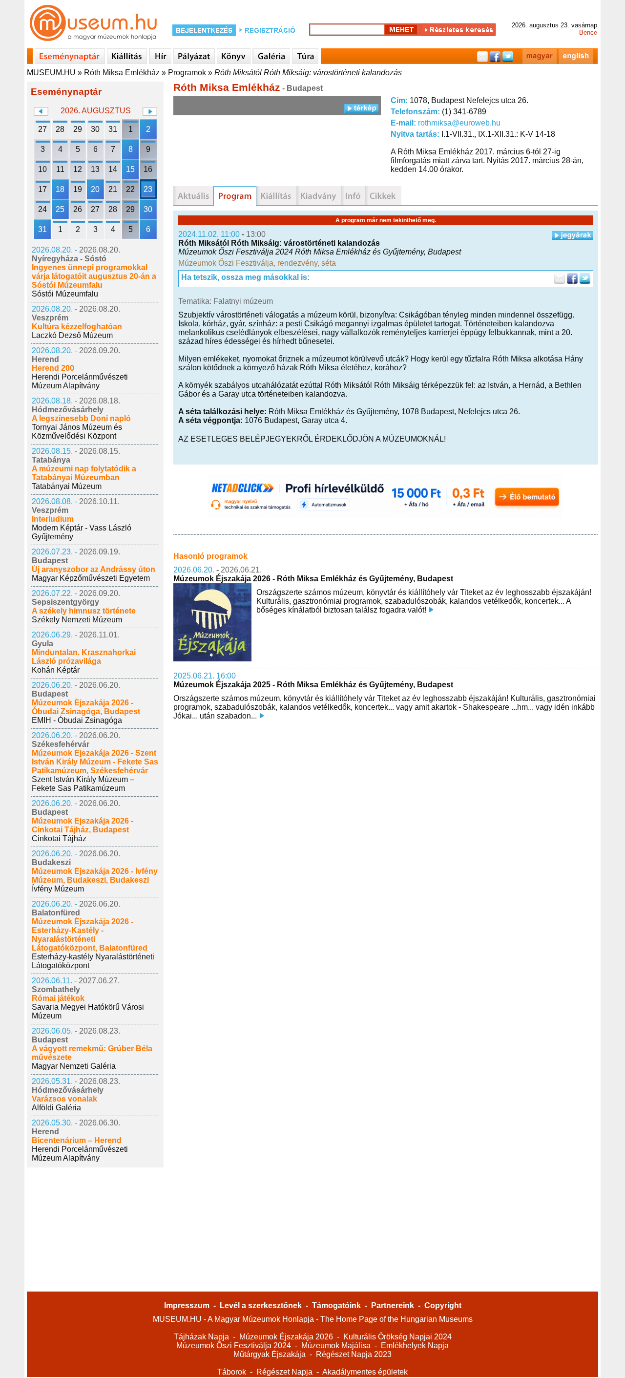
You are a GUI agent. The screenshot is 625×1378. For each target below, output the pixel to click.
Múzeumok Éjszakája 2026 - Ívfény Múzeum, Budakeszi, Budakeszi (95, 875)
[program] (234, 196)
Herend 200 (53, 368)
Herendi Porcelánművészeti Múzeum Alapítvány (80, 381)
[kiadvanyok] (318, 196)
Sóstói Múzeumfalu (65, 294)
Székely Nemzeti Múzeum (77, 619)
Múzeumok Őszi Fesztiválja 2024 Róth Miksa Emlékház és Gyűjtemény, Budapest (319, 252)
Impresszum (186, 1305)
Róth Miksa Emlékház (122, 72)
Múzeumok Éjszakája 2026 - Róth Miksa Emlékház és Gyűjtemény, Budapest (313, 578)
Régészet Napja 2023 (354, 1354)
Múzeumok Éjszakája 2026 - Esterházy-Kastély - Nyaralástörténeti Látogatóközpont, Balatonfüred (89, 934)
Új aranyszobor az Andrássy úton (93, 569)
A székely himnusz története (84, 611)
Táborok (231, 1372)
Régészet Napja (284, 1372)
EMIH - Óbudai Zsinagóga (77, 720)
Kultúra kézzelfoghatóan (77, 326)
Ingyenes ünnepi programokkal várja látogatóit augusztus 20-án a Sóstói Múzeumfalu (94, 276)
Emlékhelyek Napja (415, 1345)
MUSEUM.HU (51, 72)
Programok (187, 72)
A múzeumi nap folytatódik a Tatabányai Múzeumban (84, 473)
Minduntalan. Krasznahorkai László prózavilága (84, 656)
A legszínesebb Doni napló (81, 418)
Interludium (53, 519)
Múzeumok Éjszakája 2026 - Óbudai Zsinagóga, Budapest (86, 707)
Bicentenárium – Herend (77, 1140)
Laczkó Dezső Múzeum (72, 335)
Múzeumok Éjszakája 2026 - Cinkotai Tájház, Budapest (82, 825)
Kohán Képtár (56, 670)
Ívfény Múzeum (58, 889)
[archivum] (383, 196)
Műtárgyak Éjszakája (269, 1354)
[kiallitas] (276, 196)
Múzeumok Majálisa (336, 1345)
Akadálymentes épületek (365, 1372)
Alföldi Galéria (56, 1107)
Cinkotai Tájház (59, 838)
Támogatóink (336, 1305)
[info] (353, 196)
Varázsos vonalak (64, 1099)
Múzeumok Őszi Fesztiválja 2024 (233, 1345)
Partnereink (392, 1305)
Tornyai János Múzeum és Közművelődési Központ (77, 431)
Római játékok (58, 998)
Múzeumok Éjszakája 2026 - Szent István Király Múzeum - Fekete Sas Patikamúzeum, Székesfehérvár (95, 762)
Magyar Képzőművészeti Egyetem (91, 578)
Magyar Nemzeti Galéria (74, 1066)
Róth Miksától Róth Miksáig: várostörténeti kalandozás (308, 72)
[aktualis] (193, 196)
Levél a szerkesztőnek (261, 1305)
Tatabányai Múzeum (67, 486)
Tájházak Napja (201, 1337)
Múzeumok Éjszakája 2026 (286, 1337)
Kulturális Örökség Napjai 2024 (397, 1337)
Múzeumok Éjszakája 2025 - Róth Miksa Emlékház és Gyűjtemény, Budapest (313, 684)
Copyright (442, 1305)
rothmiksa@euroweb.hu (459, 123)
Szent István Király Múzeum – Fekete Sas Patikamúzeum (83, 783)
